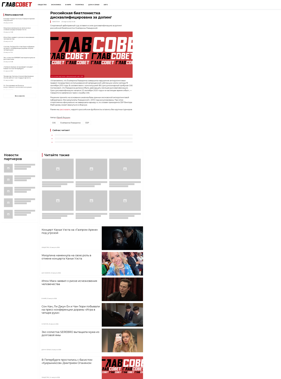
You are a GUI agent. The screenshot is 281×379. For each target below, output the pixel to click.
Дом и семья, (46, 349)
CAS (54, 123)
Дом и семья (93, 4)
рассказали (65, 109)
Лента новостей (14, 14)
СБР (87, 123)
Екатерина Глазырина (70, 123)
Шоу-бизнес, (46, 273)
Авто (106, 4)
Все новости (20, 96)
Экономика (56, 4)
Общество (42, 4)
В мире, (44, 298)
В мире (68, 4)
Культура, (45, 324)
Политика (79, 4)
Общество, (46, 247)
